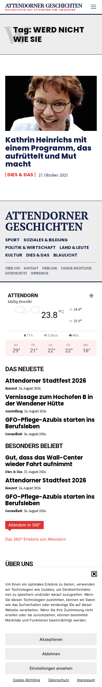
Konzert (11, 388)
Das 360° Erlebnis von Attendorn (35, 539)
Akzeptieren (51, 639)
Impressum (86, 680)
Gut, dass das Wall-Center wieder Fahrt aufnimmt (44, 461)
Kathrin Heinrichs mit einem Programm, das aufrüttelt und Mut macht (48, 152)
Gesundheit (13, 434)
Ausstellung (14, 411)
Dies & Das (20, 174)
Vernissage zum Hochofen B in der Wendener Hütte (49, 400)
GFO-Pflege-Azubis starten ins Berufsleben (50, 423)
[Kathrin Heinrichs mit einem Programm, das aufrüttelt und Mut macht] (51, 103)
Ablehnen (51, 653)
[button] (94, 574)
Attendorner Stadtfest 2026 (45, 381)
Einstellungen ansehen (51, 668)
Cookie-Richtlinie (26, 680)
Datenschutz (58, 680)
